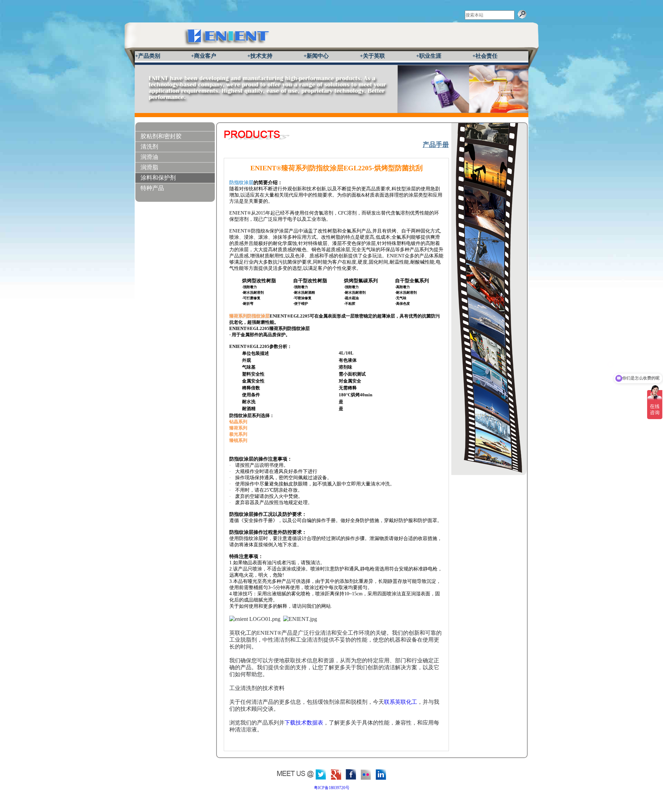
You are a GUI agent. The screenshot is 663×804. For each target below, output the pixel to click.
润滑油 (149, 157)
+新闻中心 (316, 56)
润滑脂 (149, 167)
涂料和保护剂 (158, 177)
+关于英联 (372, 56)
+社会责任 (485, 56)
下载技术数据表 (304, 723)
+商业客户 (203, 56)
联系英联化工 (400, 702)
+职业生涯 (428, 56)
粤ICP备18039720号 (331, 787)
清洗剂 (149, 146)
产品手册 (436, 144)
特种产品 (152, 188)
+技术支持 (259, 56)
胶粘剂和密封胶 (161, 136)
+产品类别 (147, 56)
